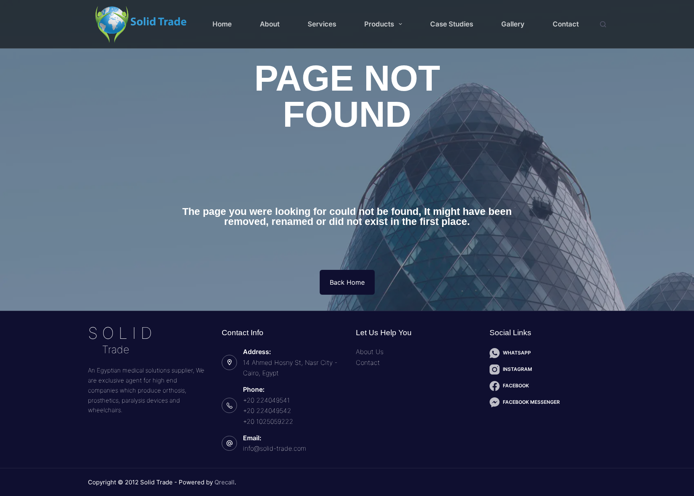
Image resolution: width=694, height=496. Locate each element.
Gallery (513, 24)
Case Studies (451, 24)
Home (222, 24)
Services (322, 24)
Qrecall (224, 482)
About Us (370, 352)
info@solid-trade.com (274, 448)
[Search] (603, 24)
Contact (566, 24)
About (270, 24)
